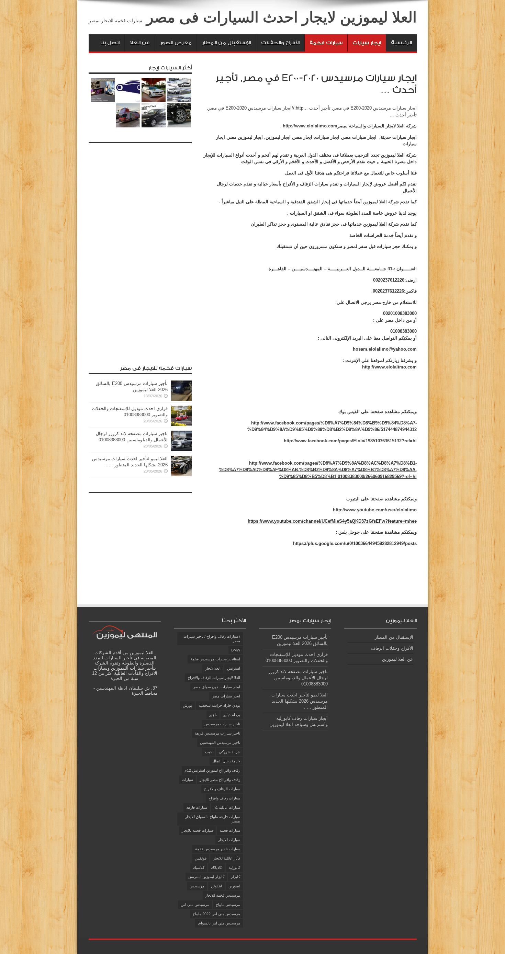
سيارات (187, 779)
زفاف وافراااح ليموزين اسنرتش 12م (212, 770)
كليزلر (235, 877)
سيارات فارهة (196, 807)
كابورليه (234, 867)
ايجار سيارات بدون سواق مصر (216, 687)
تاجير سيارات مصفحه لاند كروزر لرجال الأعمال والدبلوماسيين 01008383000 (298, 677)
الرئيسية (401, 43)
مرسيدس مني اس (195, 904)
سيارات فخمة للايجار (197, 830)
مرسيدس (197, 886)
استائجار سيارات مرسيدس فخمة (215, 659)
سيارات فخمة (326, 43)
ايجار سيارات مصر (226, 696)
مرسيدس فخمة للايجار (222, 895)
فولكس (200, 858)
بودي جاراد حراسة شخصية (219, 705)
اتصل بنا (110, 43)
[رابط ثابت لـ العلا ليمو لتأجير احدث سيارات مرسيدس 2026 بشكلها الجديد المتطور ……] (181, 474)
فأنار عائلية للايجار (226, 858)
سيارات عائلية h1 (227, 807)
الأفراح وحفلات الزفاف (392, 648)
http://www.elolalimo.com (310, 125)
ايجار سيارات (366, 43)
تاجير (213, 715)
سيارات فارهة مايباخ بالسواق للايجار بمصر (212, 819)
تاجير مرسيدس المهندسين (220, 742)
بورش (187, 705)
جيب (208, 752)
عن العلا (140, 43)
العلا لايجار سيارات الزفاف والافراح (214, 677)
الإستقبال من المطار (226, 43)
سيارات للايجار (229, 840)
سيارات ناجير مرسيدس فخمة (217, 849)
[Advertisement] (140, 250)
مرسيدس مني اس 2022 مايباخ (216, 914)
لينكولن (216, 886)
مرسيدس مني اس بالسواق (219, 923)
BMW (235, 650)
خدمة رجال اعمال (226, 761)
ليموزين (234, 886)
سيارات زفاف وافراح (224, 798)
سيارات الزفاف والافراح (222, 789)
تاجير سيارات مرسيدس (222, 724)
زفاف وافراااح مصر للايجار (220, 779)
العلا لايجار (213, 668)
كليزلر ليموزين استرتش (206, 877)
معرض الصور (176, 43)
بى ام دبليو (231, 715)
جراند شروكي (229, 752)
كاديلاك (216, 867)
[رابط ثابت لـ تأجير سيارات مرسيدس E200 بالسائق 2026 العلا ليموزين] (181, 399)
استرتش (233, 668)
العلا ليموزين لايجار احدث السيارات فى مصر (281, 17)
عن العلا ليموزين (397, 659)
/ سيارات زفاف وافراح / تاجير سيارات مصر (211, 638)
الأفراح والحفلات (280, 43)
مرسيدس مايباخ (228, 904)
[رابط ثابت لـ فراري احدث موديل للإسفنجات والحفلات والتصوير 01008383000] (181, 424)
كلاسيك (198, 867)
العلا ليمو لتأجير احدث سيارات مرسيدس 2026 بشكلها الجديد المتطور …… (299, 701)
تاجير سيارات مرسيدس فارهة (217, 733)
